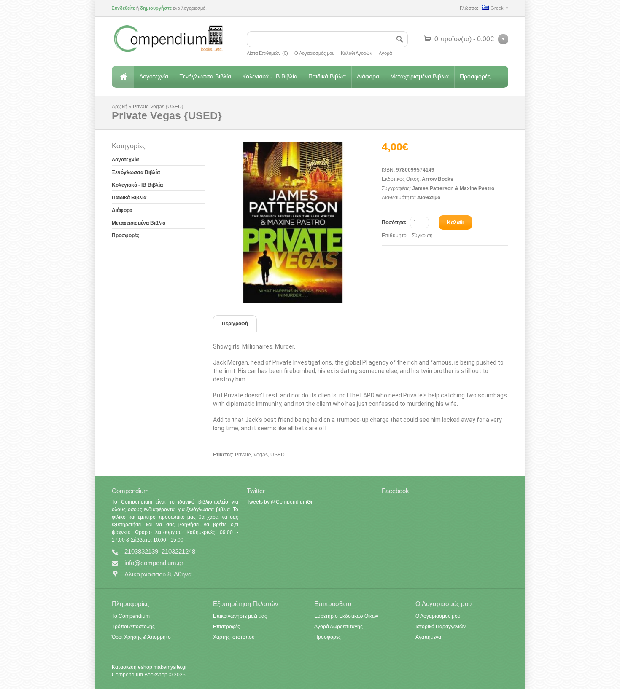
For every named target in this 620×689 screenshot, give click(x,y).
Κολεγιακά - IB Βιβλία (269, 76)
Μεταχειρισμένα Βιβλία (419, 76)
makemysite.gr (170, 667)
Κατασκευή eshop (132, 667)
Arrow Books (437, 179)
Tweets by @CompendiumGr (280, 502)
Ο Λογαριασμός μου (314, 53)
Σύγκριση (422, 236)
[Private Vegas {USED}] (297, 222)
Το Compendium (131, 616)
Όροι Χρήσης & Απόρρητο (141, 637)
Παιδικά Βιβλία (327, 76)
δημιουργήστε (156, 8)
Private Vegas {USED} (158, 107)
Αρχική (123, 77)
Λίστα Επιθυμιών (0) (267, 53)
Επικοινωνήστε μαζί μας (240, 616)
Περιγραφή (235, 324)
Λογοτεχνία (153, 76)
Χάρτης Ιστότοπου (234, 637)
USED (277, 455)
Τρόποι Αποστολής (133, 627)
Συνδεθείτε (123, 8)
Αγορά (385, 53)
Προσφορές (475, 76)
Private (243, 455)
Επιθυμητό (394, 236)
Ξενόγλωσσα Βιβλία (205, 76)
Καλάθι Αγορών (356, 53)
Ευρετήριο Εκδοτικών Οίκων (346, 616)
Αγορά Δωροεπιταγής (338, 627)
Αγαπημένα (428, 637)
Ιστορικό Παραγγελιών (440, 627)
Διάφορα (368, 76)
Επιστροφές (226, 627)
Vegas (260, 455)
